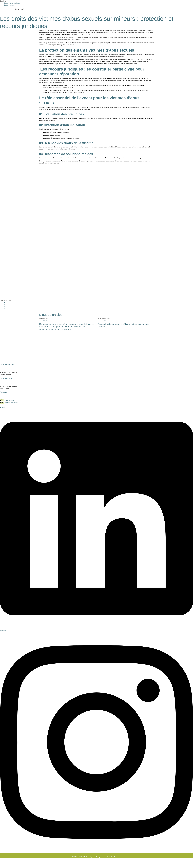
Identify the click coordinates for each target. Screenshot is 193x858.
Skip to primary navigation (12, 3)
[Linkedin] (4, 309)
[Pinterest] (4, 307)
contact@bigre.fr (11, 403)
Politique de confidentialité (104, 857)
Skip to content (8, 5)
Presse (45, 321)
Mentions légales (88, 857)
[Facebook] (4, 302)
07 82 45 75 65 (9, 400)
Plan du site (117, 857)
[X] (4, 305)
